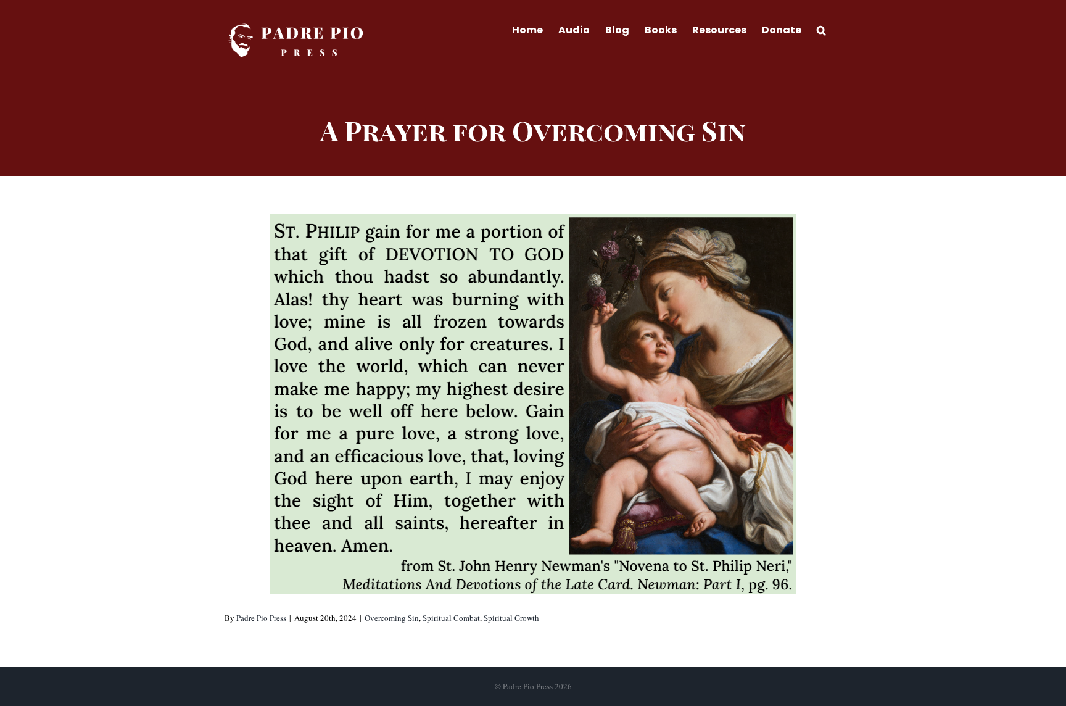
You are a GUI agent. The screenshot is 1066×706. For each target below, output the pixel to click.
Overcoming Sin (392, 617)
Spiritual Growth (511, 617)
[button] (821, 29)
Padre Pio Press (261, 617)
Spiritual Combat (451, 617)
